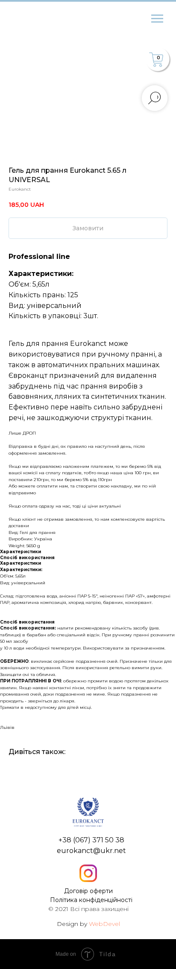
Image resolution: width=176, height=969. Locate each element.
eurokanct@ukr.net (91, 851)
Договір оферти (88, 891)
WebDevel (104, 924)
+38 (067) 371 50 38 (91, 840)
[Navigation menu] (157, 19)
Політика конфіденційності (91, 900)
